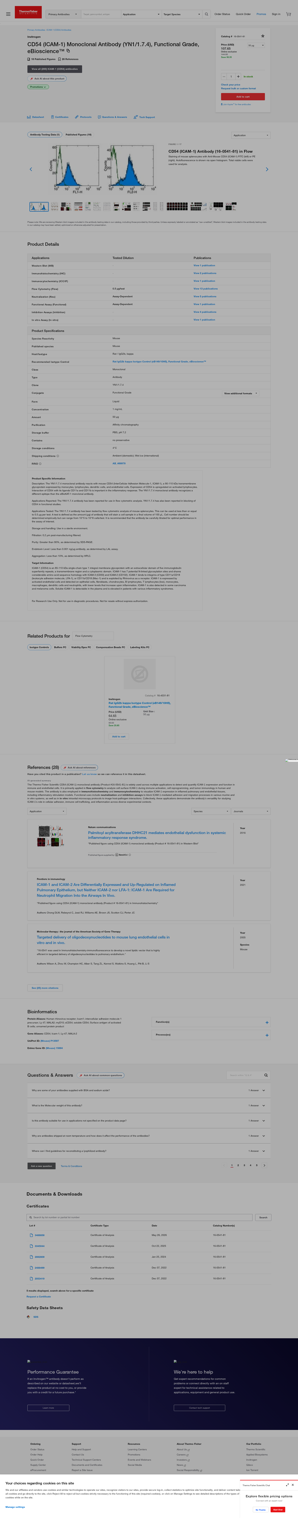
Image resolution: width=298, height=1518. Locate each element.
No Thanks (261, 1510)
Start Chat (277, 1509)
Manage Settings (15, 1507)
